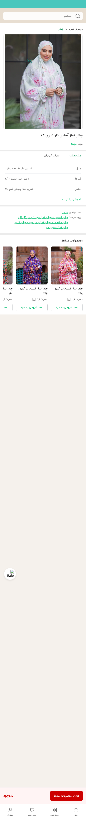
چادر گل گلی (25, 217)
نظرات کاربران (51, 155)
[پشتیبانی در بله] (10, 574)
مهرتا (74, 144)
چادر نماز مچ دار (41, 217)
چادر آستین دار (59, 217)
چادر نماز (44, 222)
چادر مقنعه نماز (59, 222)
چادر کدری (20, 222)
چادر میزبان (32, 222)
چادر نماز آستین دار (57, 227)
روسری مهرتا (76, 29)
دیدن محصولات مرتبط (66, 796)
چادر (61, 29)
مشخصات (75, 155)
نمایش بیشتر (73, 199)
